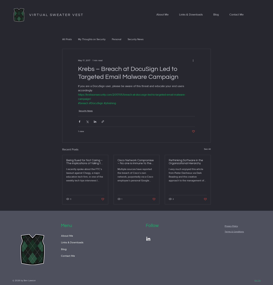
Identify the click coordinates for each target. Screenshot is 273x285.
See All (207, 149)
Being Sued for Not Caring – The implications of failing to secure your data (84, 162)
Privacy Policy (231, 226)
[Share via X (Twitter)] (87, 121)
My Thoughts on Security (92, 39)
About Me (67, 235)
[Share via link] (102, 121)
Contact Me (68, 255)
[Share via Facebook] (79, 121)
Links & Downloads (72, 242)
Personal (116, 39)
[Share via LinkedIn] (95, 121)
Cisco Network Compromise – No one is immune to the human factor (136, 162)
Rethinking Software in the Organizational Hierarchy (186, 162)
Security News (135, 39)
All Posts (67, 39)
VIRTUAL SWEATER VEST (56, 15)
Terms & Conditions (234, 231)
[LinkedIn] (148, 239)
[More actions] (193, 60)
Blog (64, 249)
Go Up (257, 280)
